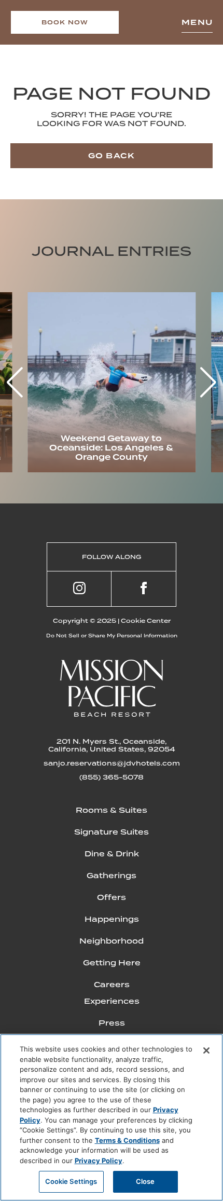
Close (145, 1181)
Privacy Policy (98, 1160)
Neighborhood (111, 941)
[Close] (206, 1050)
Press (112, 1023)
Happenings (112, 919)
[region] (111, 1117)
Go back (111, 156)
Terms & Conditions (127, 1140)
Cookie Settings (71, 1181)
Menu (197, 22)
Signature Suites (111, 832)
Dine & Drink (112, 854)
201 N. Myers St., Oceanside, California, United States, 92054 (111, 745)
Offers (111, 897)
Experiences (112, 1001)
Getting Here (112, 963)
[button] (208, 382)
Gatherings (111, 875)
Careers (112, 984)
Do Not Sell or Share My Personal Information (111, 635)
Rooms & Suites (111, 810)
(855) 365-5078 (111, 777)
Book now (65, 22)
